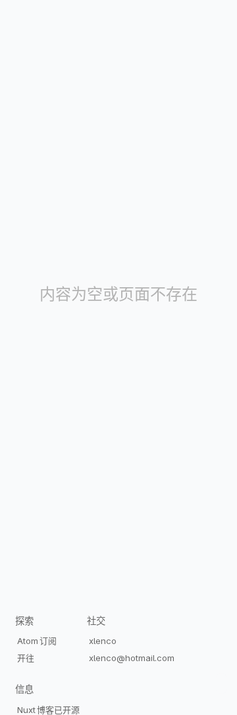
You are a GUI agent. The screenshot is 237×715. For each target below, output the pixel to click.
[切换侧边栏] (221, 688)
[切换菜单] (221, 678)
